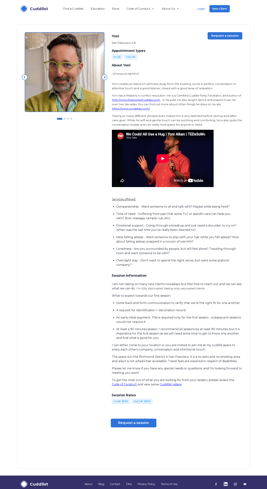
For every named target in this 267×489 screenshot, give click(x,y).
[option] (64, 72)
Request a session (225, 35)
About (88, 484)
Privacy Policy (146, 484)
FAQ (129, 484)
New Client (219, 8)
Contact (115, 484)
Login (201, 8)
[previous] (25, 77)
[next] (104, 77)
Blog (101, 484)
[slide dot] (59, 118)
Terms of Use (169, 484)
